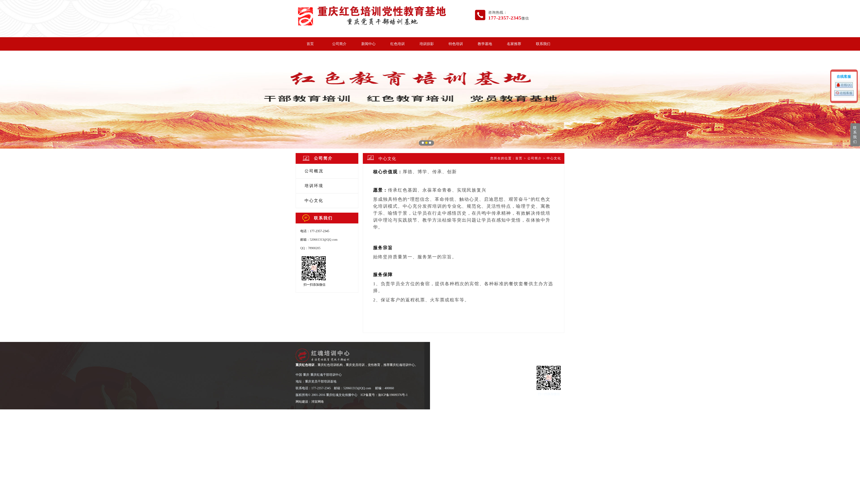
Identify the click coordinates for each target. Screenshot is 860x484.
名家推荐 (514, 44)
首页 (310, 44)
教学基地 (485, 44)
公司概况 (314, 171)
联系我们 (543, 44)
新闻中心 (368, 44)
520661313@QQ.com (324, 239)
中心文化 (314, 200)
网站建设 (302, 401)
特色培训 (456, 44)
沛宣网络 (317, 401)
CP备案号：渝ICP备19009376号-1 (385, 395)
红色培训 (397, 44)
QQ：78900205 (310, 248)
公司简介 (339, 44)
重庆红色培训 (305, 365)
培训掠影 (426, 44)
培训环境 (314, 186)
